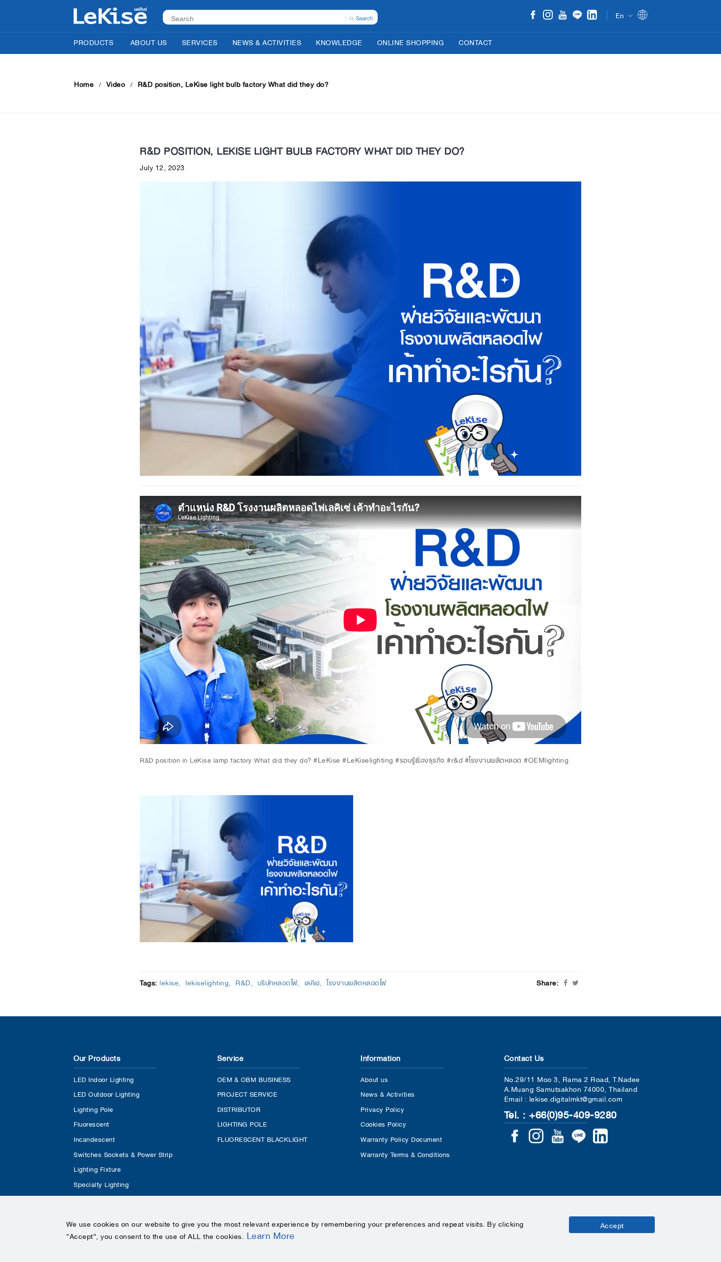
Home (84, 83)
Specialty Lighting (101, 1184)
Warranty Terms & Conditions (405, 1154)
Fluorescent (91, 1123)
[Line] (577, 16)
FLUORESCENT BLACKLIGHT (262, 1139)
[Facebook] (533, 16)
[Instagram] (548, 16)
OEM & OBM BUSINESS (254, 1079)
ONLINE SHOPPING (410, 42)
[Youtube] (562, 16)
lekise (169, 982)
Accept (612, 1225)
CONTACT (475, 42)
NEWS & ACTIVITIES (267, 42)
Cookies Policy (383, 1123)
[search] (361, 17)
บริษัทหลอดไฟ (278, 982)
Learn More (271, 1234)
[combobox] (265, 17)
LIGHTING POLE (242, 1123)
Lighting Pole (93, 1109)
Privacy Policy (382, 1109)
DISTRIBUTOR (239, 1109)
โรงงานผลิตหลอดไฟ (356, 982)
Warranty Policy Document (401, 1139)
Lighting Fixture (97, 1168)
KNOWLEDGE (339, 42)
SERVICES (200, 42)
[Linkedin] (592, 16)
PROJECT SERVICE (247, 1093)
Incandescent (94, 1139)
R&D (243, 982)
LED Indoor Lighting (104, 1079)
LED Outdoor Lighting (106, 1093)
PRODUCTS (93, 42)
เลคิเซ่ (312, 982)
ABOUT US (148, 42)
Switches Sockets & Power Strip (123, 1154)
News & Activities (387, 1093)
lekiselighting (207, 982)
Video (116, 83)
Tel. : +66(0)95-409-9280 (560, 1113)
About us (374, 1079)
